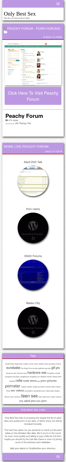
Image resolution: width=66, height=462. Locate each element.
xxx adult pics (27, 401)
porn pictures (49, 380)
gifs (58, 368)
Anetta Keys (9, 364)
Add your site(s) (18, 448)
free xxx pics (33, 368)
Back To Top (52, 151)
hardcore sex (37, 372)
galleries (41, 368)
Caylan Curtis (28, 364)
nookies (12, 381)
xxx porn (41, 401)
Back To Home (53, 37)
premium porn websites (38, 442)
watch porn (46, 397)
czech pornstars (50, 364)
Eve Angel (24, 368)
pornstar (12, 385)
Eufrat (58, 364)
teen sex (29, 395)
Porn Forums (48, 28)
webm (53, 397)
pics (38, 381)
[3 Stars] (10, 124)
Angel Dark (19, 364)
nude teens (30, 380)
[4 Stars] (12, 124)
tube (40, 397)
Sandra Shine (51, 387)
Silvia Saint (50, 391)
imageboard (24, 376)
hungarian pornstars (12, 376)
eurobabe (13, 367)
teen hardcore (15, 397)
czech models (39, 364)
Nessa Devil (57, 376)
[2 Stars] (8, 124)
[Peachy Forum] (33, 64)
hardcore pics (22, 373)
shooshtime (29, 391)
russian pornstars (38, 387)
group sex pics (11, 373)
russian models (26, 387)
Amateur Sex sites (27, 433)
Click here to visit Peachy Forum (33, 96)
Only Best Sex (20, 14)
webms (58, 397)
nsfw (19, 380)
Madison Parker (46, 376)
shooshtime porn (39, 391)
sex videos (17, 390)
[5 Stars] (14, 124)
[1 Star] (6, 124)
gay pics (48, 368)
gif (53, 367)
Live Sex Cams (36, 439)
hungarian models (53, 373)
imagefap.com (35, 376)
